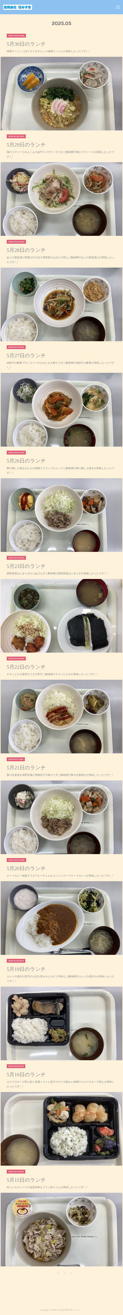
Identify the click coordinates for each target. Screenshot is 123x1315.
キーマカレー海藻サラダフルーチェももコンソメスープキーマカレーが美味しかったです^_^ (60, 875)
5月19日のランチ (26, 969)
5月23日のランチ (26, 566)
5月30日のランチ (26, 44)
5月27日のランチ (26, 355)
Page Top (61, 1297)
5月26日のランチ (26, 461)
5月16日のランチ (26, 1074)
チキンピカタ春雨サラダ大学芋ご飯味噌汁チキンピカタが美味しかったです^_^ (52, 674)
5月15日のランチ (26, 1180)
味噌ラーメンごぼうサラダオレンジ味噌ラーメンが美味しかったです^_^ (48, 51)
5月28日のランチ (26, 250)
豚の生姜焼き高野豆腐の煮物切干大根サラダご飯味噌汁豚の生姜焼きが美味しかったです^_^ (60, 775)
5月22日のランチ (26, 667)
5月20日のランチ (26, 868)
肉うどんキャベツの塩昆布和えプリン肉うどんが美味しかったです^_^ (47, 1187)
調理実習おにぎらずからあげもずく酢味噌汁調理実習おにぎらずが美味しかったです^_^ (57, 573)
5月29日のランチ (26, 145)
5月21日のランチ (26, 768)
